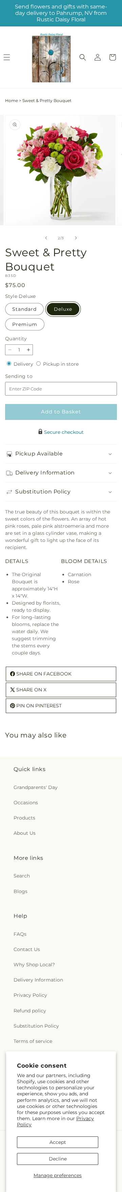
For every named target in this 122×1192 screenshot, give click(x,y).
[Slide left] (46, 237)
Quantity (16, 339)
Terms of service (33, 1041)
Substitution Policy (36, 1026)
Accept (57, 1142)
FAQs (20, 934)
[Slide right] (75, 237)
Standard (24, 309)
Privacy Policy (30, 995)
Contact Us (27, 949)
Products (24, 818)
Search (22, 876)
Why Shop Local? (34, 965)
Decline (58, 1159)
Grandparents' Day (36, 787)
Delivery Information (38, 980)
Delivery (24, 364)
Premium (24, 324)
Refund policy (30, 1011)
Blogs (20, 891)
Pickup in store (61, 364)
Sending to (29, 376)
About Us (25, 833)
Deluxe (63, 309)
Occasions (26, 803)
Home (11, 100)
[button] (82, 57)
